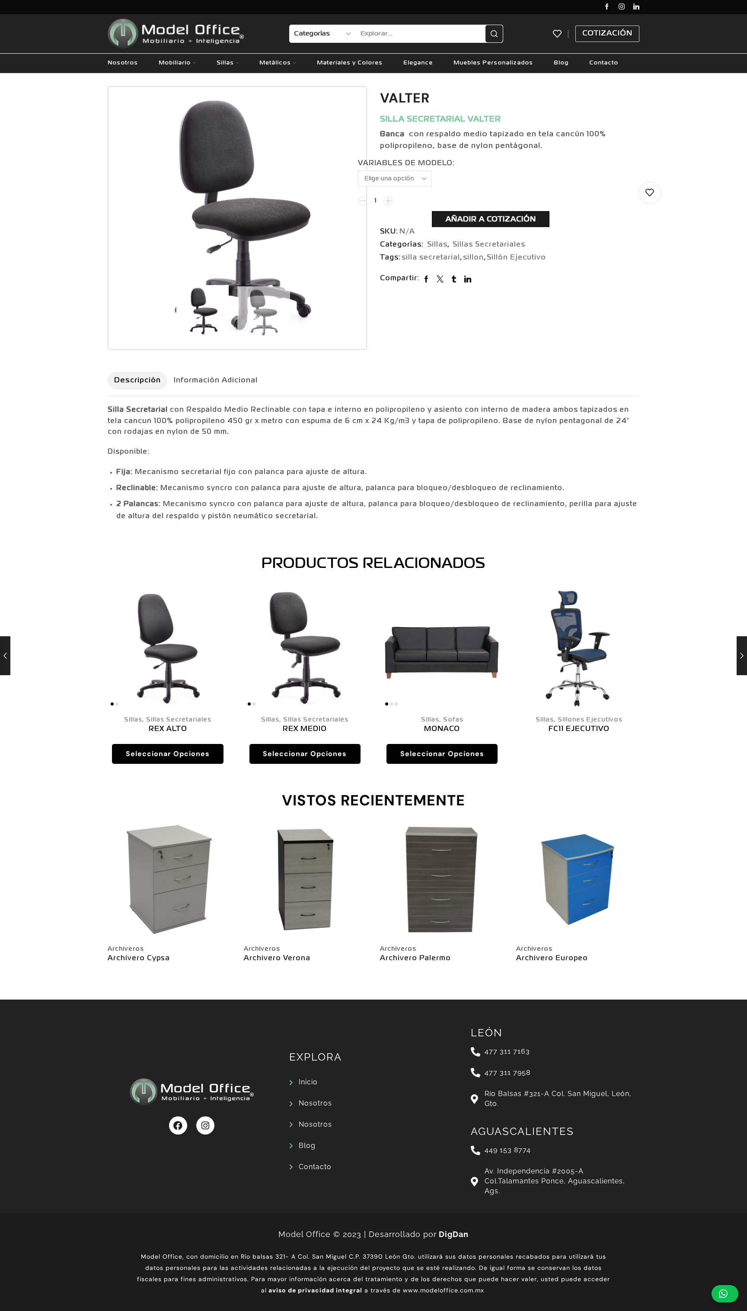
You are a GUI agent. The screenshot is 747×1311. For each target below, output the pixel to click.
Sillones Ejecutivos (590, 719)
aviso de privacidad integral (315, 1290)
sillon (473, 258)
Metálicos (275, 63)
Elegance (418, 63)
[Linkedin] (636, 7)
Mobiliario (175, 63)
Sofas (453, 719)
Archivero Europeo (552, 958)
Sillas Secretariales (489, 245)
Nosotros (123, 63)
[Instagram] (622, 7)
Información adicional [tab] (216, 380)
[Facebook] (607, 7)
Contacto (603, 63)
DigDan (454, 1234)
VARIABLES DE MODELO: (406, 163)
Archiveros (126, 949)
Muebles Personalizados (493, 63)
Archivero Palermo (415, 958)
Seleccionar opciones (168, 753)
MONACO (442, 729)
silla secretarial (431, 258)
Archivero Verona (277, 958)
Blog (561, 63)
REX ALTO (168, 729)
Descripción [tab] (137, 380)
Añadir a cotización (491, 219)
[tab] (137, 381)
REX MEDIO (305, 729)
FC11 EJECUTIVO (579, 729)
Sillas (225, 63)
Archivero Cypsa (139, 958)
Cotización (607, 33)
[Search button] (494, 33)
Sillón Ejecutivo (516, 258)
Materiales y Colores (350, 63)
